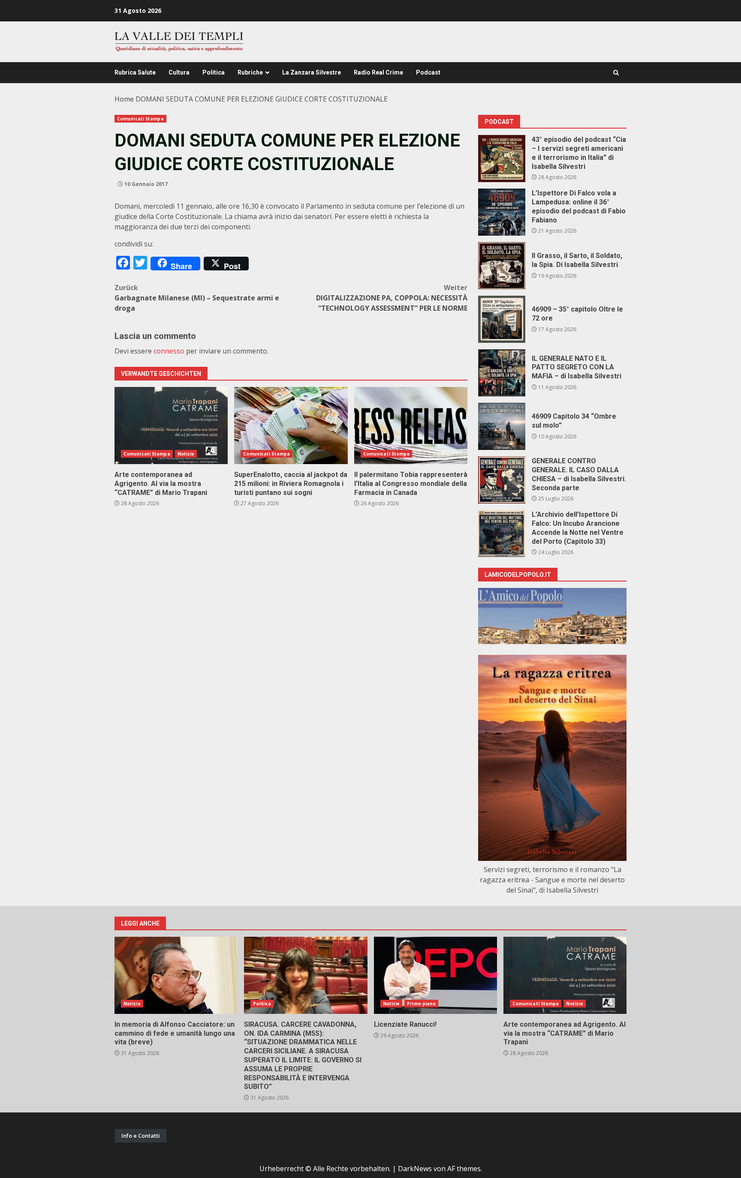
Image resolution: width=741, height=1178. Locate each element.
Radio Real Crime (378, 72)
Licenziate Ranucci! (435, 975)
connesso (169, 351)
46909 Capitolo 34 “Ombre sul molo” (501, 426)
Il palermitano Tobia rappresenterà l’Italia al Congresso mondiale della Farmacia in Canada (410, 425)
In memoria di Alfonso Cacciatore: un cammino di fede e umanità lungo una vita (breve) (176, 975)
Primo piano (421, 1004)
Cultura (179, 72)
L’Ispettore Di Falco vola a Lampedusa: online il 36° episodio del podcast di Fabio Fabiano (501, 212)
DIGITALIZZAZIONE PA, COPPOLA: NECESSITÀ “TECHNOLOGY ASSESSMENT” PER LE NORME (391, 298)
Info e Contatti (140, 1135)
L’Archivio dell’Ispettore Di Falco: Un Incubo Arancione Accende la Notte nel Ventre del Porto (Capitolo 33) (501, 533)
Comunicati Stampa (140, 119)
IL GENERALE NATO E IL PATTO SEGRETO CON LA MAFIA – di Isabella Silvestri (501, 372)
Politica (213, 72)
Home (124, 99)
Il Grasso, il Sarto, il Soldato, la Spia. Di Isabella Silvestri (501, 265)
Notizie (186, 454)
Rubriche (250, 72)
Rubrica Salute (135, 72)
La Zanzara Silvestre (311, 72)
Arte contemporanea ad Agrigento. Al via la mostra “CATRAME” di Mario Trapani (171, 425)
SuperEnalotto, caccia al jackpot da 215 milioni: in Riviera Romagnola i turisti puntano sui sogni (290, 425)
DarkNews (415, 1168)
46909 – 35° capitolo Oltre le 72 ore (501, 319)
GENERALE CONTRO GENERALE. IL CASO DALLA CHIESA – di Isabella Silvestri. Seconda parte (501, 480)
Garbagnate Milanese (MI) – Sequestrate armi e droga (196, 298)
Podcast (428, 72)
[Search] (616, 72)
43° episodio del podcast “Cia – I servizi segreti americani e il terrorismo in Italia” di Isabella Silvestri (501, 158)
